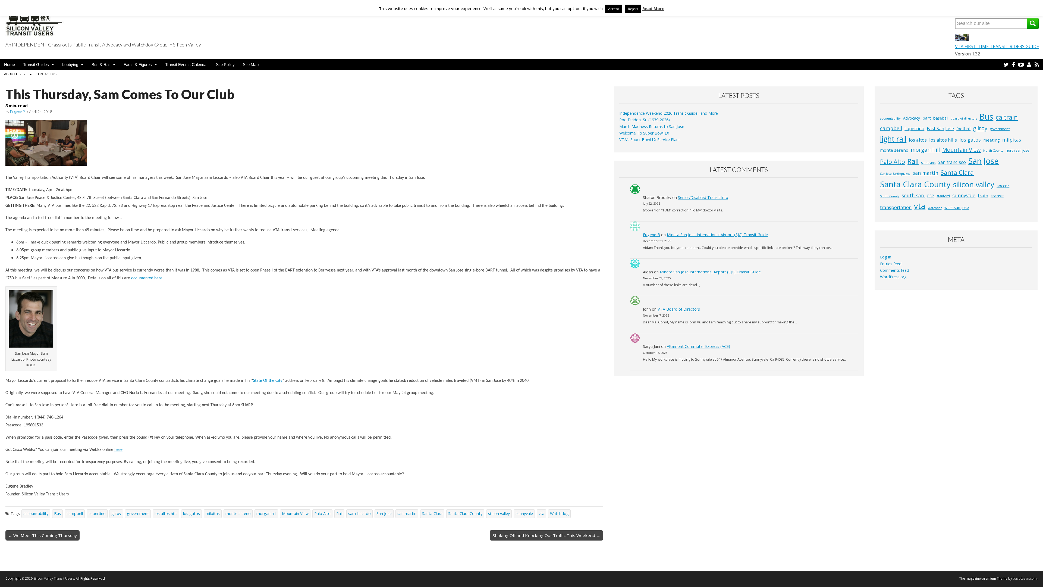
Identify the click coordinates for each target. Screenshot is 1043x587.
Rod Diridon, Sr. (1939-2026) (644, 119)
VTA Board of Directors (679, 309)
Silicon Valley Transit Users (53, 578)
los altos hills (166, 513)
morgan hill (266, 513)
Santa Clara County (465, 513)
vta (541, 513)
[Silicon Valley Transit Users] (34, 19)
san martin (406, 513)
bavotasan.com (1025, 578)
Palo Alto (322, 513)
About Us (12, 74)
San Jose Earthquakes (895, 174)
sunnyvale (524, 513)
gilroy (116, 513)
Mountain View (295, 513)
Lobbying (70, 64)
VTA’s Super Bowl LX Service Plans (649, 139)
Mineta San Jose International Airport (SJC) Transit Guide (717, 234)
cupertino (97, 513)
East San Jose (940, 129)
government (138, 513)
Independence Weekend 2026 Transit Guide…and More (668, 113)
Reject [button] (633, 8)
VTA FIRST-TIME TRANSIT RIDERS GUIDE (997, 46)
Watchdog (559, 513)
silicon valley (499, 513)
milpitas (213, 513)
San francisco (952, 162)
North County (993, 150)
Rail (339, 513)
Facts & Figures (138, 64)
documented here (146, 278)
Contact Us (46, 74)
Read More (653, 8)
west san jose (956, 207)
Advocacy (911, 118)
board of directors (964, 118)
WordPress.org (893, 276)
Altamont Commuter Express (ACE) (698, 346)
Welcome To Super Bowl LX (644, 133)
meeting (991, 140)
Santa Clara (432, 513)
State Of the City (267, 381)
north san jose (1017, 150)
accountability (35, 513)
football (963, 128)
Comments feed (894, 270)
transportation (896, 207)
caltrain (1007, 117)
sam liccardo (359, 513)
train (983, 195)
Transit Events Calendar (186, 64)
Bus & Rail (101, 64)
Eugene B (17, 111)
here (118, 450)
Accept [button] (613, 8)
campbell (75, 513)
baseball (940, 118)
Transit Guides (36, 64)
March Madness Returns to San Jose (651, 126)
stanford (943, 196)
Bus (57, 513)
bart (926, 118)
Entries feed (890, 263)
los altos (918, 140)
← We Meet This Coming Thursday (42, 535)
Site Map (251, 64)
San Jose (384, 513)
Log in (885, 257)
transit (997, 195)
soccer (1003, 185)
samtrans (928, 162)
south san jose (918, 195)
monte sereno (238, 513)
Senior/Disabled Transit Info (703, 197)
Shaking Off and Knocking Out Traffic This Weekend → (546, 535)
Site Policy (225, 64)
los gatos (191, 513)
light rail (893, 139)
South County (889, 196)
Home (9, 64)
